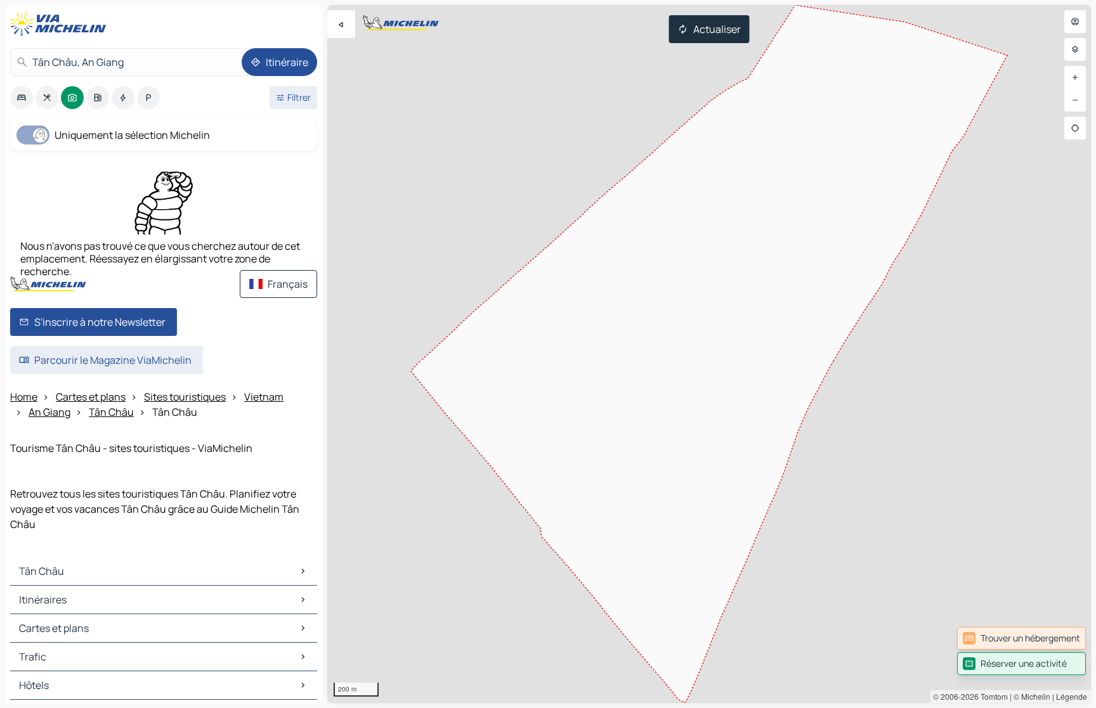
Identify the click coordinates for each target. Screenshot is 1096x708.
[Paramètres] (1075, 49)
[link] (1021, 638)
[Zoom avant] (1075, 77)
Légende (1071, 696)
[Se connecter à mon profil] (1075, 21)
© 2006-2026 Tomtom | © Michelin (991, 696)
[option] (21, 97)
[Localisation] (1075, 128)
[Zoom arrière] (1075, 100)
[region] (709, 354)
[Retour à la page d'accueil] (61, 24)
